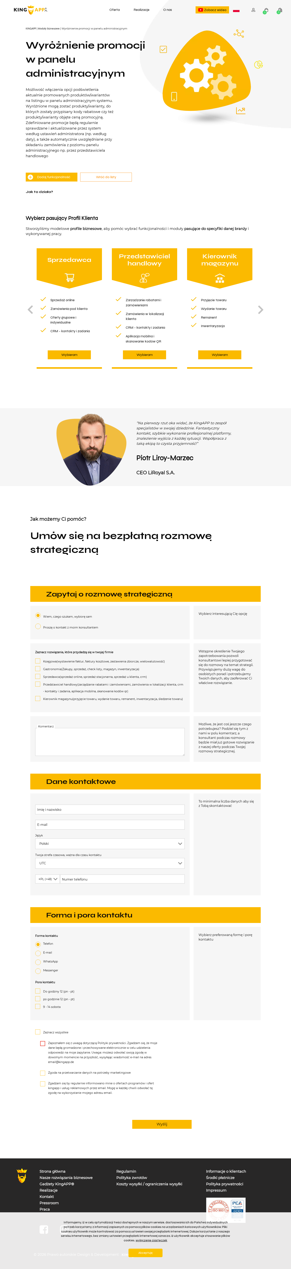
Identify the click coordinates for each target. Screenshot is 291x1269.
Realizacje (141, 10)
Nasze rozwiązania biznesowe (66, 1178)
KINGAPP (31, 28)
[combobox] (236, 10)
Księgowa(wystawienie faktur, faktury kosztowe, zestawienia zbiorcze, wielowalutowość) (104, 661)
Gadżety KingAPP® (57, 1184)
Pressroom (49, 1203)
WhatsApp (50, 961)
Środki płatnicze (220, 1178)
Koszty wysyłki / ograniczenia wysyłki (149, 1184)
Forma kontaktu (46, 936)
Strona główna (53, 1171)
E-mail (42, 825)
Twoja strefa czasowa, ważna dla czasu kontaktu (68, 855)
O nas (167, 10)
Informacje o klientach (226, 1171)
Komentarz (46, 726)
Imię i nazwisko (49, 810)
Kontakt (47, 1197)
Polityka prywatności (224, 1184)
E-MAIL (47, 952)
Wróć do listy (106, 177)
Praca (45, 1209)
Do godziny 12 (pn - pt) (58, 991)
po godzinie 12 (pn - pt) (59, 999)
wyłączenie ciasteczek (151, 1240)
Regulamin (126, 1171)
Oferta (114, 10)
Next (261, 310)
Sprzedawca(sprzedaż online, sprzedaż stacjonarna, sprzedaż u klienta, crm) (95, 677)
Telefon (48, 943)
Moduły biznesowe (49, 28)
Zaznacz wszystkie (55, 1032)
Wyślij (162, 1124)
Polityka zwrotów (131, 1178)
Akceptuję (145, 1253)
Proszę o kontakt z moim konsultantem (70, 627)
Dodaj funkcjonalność (53, 177)
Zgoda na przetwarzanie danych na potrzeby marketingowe (89, 1072)
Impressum (216, 1190)
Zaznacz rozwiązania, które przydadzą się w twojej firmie (74, 652)
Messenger (50, 970)
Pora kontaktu (45, 982)
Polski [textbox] (237, 10)
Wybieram (69, 355)
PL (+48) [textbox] (45, 879)
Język (39, 835)
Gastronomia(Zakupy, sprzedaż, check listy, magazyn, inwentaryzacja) (91, 669)
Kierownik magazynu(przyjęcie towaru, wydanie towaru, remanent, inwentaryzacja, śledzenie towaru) (113, 699)
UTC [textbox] (42, 863)
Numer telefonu (74, 879)
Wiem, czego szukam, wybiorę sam (67, 617)
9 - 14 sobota (52, 1007)
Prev (30, 310)
